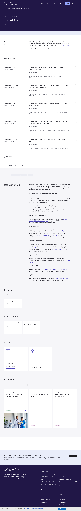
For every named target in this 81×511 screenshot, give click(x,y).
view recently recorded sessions (60, 231)
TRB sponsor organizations (61, 230)
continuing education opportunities (57, 198)
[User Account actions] (73, 3)
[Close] (79, 508)
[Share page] (5, 25)
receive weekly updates (62, 278)
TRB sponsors (38, 247)
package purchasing (56, 249)
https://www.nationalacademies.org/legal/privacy (33, 508)
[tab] (6, 166)
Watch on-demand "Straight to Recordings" (48, 235)
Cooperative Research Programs (47, 47)
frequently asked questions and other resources (55, 269)
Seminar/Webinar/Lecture (10, 16)
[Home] (4, 8)
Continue (62, 508)
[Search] (75, 3)
